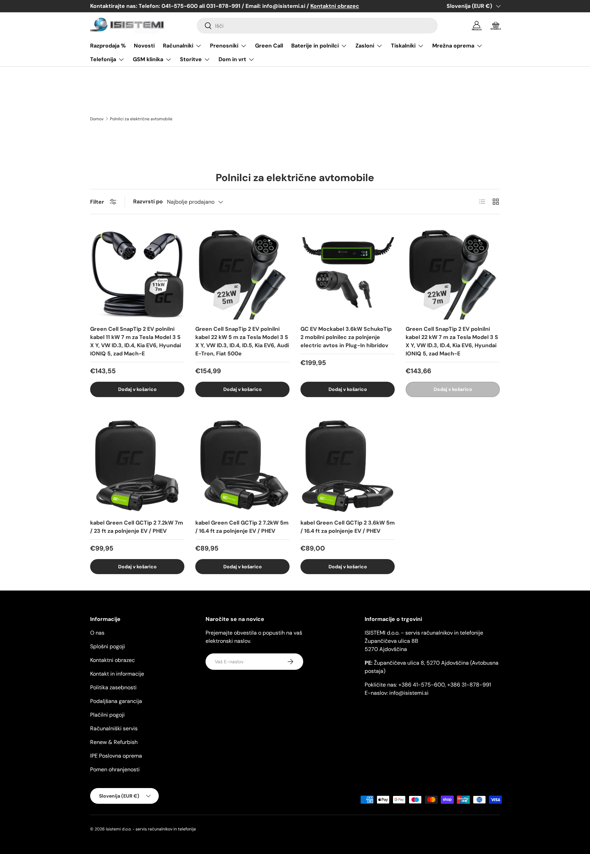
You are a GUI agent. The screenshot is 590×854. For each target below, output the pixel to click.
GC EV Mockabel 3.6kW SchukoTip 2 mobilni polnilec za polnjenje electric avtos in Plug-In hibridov (346, 337)
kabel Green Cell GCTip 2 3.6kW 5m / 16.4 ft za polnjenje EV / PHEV (347, 526)
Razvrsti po (148, 201)
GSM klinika (148, 59)
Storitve (191, 59)
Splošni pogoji (107, 646)
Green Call (269, 45)
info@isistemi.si (409, 692)
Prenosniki (224, 45)
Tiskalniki (403, 45)
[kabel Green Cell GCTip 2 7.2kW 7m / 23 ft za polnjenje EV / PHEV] (137, 466)
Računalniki (178, 45)
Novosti (144, 45)
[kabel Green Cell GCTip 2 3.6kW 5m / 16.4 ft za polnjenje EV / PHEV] (347, 466)
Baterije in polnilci (315, 45)
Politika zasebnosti (113, 687)
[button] (495, 25)
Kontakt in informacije (117, 673)
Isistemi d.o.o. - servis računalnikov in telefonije (151, 829)
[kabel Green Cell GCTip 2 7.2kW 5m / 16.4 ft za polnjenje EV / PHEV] (242, 466)
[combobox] (317, 25)
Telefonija (103, 59)
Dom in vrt (232, 59)
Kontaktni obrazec (112, 660)
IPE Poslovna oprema (116, 755)
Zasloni (364, 45)
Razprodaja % (108, 45)
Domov (96, 119)
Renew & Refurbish (114, 742)
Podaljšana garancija (116, 701)
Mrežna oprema (453, 45)
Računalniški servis (114, 728)
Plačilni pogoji (107, 714)
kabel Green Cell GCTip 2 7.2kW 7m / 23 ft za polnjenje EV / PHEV (136, 526)
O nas (97, 632)
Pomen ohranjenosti (115, 769)
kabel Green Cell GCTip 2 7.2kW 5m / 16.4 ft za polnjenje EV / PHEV (242, 526)
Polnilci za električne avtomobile (141, 119)
